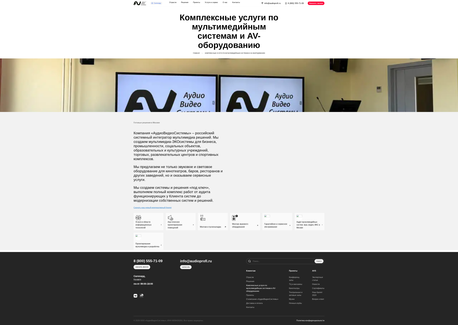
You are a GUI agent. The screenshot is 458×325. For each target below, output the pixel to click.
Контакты (250, 307)
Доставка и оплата (254, 303)
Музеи (291, 299)
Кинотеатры (294, 288)
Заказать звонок (316, 3)
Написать (186, 267)
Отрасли (250, 277)
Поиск (319, 261)
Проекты (250, 295)
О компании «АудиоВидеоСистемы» (262, 299)
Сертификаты (318, 288)
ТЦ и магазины (295, 284)
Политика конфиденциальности (310, 321)
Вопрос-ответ (318, 299)
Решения (250, 281)
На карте (137, 279)
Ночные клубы (295, 303)
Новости (316, 284)
